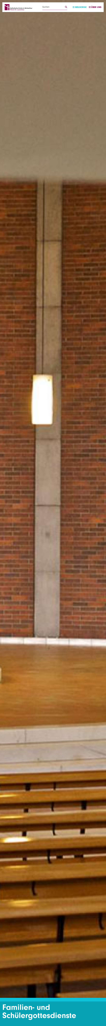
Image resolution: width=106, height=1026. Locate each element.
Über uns (96, 7)
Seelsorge (80, 7)
